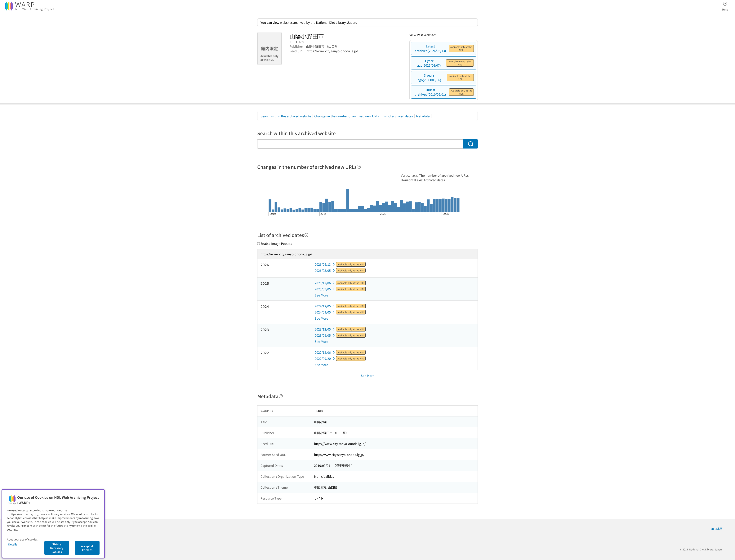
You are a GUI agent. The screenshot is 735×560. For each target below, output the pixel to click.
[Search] (470, 144)
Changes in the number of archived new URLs (346, 116)
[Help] (359, 167)
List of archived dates (398, 116)
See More (321, 295)
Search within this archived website (286, 116)
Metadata (423, 116)
